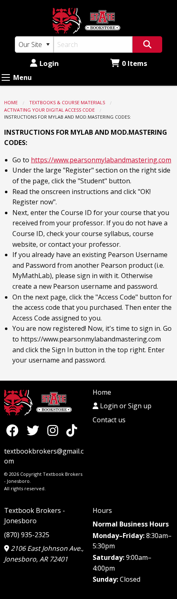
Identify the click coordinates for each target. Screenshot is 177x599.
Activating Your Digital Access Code (49, 110)
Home (11, 102)
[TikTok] (71, 430)
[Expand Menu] (6, 77)
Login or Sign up (124, 405)
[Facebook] (14, 430)
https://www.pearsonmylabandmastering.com (101, 159)
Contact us (109, 419)
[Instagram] (54, 430)
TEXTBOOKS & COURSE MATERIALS (67, 102)
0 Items (134, 63)
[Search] (147, 44)
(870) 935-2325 (26, 534)
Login (49, 63)
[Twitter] (35, 430)
